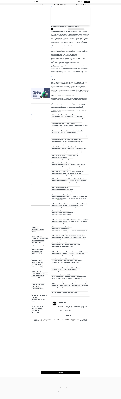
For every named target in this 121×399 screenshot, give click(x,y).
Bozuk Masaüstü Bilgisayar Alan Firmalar (58, 143)
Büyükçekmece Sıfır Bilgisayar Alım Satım (71, 242)
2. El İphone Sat (41, 242)
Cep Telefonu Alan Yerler (37, 256)
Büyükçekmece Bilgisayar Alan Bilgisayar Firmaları (60, 171)
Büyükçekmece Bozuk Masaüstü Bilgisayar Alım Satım (77, 198)
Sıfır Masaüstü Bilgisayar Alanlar (57, 290)
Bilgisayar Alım (80, 130)
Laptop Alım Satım (36, 273)
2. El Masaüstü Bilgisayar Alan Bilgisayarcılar (74, 121)
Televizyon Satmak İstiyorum (38, 312)
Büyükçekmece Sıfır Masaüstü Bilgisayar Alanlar (59, 253)
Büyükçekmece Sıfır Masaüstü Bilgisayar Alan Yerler (79, 251)
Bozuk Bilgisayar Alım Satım (74, 137)
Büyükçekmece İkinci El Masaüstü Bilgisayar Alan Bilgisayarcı (61, 214)
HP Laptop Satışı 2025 (37, 266)
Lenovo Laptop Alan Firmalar (38, 282)
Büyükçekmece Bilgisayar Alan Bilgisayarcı (77, 171)
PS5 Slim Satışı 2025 (36, 304)
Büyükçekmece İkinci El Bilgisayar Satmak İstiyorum (60, 210)
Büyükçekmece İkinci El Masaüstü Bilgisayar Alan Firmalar (61, 217)
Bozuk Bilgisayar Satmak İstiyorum (57, 139)
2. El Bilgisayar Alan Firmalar (69, 116)
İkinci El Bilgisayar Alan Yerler (68, 260)
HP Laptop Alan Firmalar (37, 262)
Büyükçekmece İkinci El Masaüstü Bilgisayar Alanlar (79, 219)
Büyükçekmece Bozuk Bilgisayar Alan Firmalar (59, 182)
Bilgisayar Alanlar (73, 130)
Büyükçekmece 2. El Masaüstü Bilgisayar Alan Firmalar (60, 164)
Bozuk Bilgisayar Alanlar (56, 137)
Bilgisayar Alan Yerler (37, 251)
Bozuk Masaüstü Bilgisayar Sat (71, 146)
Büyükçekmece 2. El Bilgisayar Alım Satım (58, 155)
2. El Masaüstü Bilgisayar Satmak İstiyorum (69, 127)
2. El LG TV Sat (35, 238)
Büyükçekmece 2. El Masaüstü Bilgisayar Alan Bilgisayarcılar (61, 162)
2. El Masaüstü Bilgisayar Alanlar (57, 125)
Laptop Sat (44, 273)
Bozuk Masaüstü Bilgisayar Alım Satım (58, 146)
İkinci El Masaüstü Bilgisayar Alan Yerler (73, 267)
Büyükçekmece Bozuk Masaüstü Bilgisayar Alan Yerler (60, 196)
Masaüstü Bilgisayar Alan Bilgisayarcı (58, 274)
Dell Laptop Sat (35, 258)
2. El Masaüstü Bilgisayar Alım (68, 125)
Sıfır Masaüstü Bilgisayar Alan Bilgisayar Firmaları (80, 285)
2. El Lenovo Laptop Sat (37, 236)
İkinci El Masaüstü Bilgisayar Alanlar (57, 269)
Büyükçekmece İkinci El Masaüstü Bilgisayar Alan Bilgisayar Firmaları (63, 212)
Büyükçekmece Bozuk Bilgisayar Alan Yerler (75, 182)
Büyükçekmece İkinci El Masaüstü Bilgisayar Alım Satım (78, 221)
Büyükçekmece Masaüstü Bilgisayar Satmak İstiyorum (75, 235)
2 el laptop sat (35, 227)
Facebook (69, 315)
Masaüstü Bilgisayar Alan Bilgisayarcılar (72, 274)
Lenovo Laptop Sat (36, 286)
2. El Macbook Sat (44, 238)
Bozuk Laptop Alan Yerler (37, 253)
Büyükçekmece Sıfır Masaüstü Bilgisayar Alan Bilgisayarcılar (61, 249)
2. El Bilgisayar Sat (82, 118)
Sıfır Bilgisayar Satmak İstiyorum (65, 285)
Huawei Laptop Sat (36, 269)
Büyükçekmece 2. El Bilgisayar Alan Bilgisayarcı (59, 150)
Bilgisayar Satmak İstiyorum (71, 132)
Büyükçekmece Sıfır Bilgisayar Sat (57, 244)
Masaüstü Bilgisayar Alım (56, 278)
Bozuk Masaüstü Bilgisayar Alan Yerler (73, 143)
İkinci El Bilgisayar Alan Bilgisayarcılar (71, 258)
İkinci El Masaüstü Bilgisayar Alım (70, 269)
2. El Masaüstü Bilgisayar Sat (56, 127)
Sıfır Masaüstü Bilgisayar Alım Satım (81, 290)
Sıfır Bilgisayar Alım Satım (83, 283)
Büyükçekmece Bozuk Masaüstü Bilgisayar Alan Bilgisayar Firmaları (62, 189)
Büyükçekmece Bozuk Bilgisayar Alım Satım (59, 185)
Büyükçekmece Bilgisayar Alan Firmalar (74, 173)
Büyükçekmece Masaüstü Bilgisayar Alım (58, 233)
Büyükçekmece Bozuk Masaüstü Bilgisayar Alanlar (79, 196)
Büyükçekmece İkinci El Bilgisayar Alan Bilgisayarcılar (78, 203)
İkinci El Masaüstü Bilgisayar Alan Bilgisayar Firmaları (73, 264)
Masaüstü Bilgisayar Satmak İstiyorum (58, 280)
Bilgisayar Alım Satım (55, 132)
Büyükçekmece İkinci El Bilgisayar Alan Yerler (76, 205)
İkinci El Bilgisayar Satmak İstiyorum (57, 264)
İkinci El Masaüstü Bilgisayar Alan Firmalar (58, 267)
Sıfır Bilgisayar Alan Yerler (56, 283)
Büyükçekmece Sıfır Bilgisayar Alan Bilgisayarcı (78, 237)
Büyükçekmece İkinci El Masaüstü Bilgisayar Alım (59, 221)
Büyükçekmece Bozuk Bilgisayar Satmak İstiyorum (60, 187)
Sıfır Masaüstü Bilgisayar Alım (69, 290)
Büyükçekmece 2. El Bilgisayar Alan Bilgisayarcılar (77, 150)
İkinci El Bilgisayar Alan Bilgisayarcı (57, 258)
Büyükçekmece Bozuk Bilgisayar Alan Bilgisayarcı (59, 180)
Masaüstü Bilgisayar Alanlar (81, 276)
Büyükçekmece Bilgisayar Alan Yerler (58, 175)
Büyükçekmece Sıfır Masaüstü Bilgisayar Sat (77, 255)
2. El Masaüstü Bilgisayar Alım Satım (81, 125)
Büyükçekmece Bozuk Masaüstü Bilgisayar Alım (59, 198)
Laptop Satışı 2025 (36, 277)
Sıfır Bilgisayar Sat (55, 285)
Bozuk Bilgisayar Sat (84, 137)
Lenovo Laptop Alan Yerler (38, 284)
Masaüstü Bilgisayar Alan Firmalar (57, 276)
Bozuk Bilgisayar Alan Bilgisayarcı (72, 134)
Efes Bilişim (84, 39)
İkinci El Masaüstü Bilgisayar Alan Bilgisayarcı (59, 265)
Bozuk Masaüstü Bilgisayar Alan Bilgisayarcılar (75, 141)
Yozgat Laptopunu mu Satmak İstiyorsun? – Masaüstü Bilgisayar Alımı (40, 337)
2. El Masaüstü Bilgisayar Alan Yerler (71, 123)
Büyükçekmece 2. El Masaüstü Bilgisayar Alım (76, 166)
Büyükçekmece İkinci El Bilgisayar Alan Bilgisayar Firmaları (61, 201)
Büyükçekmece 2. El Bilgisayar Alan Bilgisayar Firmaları (77, 148)
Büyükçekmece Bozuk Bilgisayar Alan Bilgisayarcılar (77, 180)
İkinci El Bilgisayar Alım (55, 262)
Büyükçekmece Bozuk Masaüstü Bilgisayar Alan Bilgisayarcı (61, 191)
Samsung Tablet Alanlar (37, 306)
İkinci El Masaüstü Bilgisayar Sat (71, 271)
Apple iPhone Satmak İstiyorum (39, 245)
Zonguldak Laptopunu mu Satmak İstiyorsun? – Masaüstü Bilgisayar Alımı (60, 337)
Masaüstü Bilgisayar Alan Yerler (70, 276)
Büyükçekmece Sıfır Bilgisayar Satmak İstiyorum (72, 244)
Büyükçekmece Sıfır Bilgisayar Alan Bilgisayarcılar (60, 239)
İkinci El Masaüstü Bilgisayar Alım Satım (58, 271)
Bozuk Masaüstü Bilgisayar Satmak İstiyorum (59, 148)
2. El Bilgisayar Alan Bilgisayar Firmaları (58, 114)
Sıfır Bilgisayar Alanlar (65, 283)
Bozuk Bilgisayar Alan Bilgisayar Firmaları (58, 134)
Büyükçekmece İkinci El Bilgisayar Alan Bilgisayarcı (60, 203)
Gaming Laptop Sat (36, 260)
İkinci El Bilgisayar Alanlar (79, 260)
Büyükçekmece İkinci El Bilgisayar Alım (73, 207)
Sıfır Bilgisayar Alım (74, 283)
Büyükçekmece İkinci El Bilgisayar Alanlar (58, 207)
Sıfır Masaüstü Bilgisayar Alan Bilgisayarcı (58, 287)
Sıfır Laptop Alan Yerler (37, 308)
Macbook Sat (35, 295)
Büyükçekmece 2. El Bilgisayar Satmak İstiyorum (59, 157)
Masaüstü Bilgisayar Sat (78, 278)
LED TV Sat (44, 280)
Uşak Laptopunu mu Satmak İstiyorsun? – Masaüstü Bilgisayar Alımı (79, 337)
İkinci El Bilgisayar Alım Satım (65, 262)
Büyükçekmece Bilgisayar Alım (83, 175)
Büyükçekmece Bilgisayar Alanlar (71, 175)
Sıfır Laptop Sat (35, 310)
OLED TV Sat (34, 297)
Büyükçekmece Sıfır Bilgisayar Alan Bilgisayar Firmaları (60, 237)
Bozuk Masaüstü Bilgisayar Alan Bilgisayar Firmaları (73, 139)
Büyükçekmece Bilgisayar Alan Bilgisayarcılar (59, 173)
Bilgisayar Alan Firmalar (37, 249)
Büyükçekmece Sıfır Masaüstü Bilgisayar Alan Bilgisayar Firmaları (62, 246)
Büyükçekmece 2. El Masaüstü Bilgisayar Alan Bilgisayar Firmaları (62, 159)
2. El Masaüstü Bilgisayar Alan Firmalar (58, 123)
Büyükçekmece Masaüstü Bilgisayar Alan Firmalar (79, 230)
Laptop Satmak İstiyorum (38, 275)
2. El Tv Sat (34, 242)
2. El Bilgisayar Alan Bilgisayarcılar (57, 116)
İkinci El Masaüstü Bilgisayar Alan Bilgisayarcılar (75, 265)
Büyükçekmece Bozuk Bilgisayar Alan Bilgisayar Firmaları (77, 178)
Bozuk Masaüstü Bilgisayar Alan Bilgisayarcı (59, 141)
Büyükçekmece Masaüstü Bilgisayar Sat (58, 235)
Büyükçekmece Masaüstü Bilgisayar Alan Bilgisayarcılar (61, 230)
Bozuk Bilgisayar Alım (64, 137)
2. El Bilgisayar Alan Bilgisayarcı (71, 114)
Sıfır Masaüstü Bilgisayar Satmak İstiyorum (70, 292)
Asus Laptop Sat (36, 247)
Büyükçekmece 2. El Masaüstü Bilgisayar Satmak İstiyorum (61, 169)
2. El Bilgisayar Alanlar (55, 118)
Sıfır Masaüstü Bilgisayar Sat (56, 292)
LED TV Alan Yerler (36, 280)
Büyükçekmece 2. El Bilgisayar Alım (71, 153)
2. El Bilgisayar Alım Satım (73, 118)
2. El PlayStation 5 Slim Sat (38, 240)
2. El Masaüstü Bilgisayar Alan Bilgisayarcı (58, 121)
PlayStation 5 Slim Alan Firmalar (39, 299)
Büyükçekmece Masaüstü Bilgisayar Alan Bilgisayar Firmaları (61, 226)
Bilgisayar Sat (63, 132)
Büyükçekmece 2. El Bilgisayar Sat (72, 155)
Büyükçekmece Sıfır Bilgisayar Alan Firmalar (77, 239)
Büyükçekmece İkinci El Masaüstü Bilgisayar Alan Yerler (60, 219)
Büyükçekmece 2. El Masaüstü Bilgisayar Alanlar (59, 166)
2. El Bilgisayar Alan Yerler (38, 229)
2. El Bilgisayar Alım (64, 118)
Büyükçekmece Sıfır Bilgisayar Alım (57, 242)
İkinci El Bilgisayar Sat (75, 262)
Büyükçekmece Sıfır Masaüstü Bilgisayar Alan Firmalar (60, 251)
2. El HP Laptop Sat (36, 231)
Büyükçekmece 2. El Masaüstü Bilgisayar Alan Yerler (79, 164)
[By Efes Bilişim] (33, 331)
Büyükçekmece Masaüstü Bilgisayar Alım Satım (74, 233)
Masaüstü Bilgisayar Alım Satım (67, 278)
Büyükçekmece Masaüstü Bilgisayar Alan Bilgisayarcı (60, 228)
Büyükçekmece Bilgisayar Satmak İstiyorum (59, 178)
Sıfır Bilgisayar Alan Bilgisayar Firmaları (72, 280)
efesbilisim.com (60, 304)
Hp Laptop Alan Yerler (37, 264)
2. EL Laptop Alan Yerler (37, 234)
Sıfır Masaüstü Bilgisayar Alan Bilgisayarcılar (74, 287)
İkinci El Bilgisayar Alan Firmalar (57, 260)
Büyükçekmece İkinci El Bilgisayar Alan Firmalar (59, 205)
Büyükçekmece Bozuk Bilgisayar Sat (73, 185)
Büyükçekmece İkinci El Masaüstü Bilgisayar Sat (59, 223)
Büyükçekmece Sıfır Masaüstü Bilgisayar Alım (76, 253)
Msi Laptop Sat (43, 295)
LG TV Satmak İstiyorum (37, 293)
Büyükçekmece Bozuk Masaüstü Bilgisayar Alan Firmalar (61, 194)
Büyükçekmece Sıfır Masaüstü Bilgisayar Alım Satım (60, 255)
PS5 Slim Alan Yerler (36, 302)
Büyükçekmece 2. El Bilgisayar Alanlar (58, 153)
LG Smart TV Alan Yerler (37, 288)
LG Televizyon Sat (36, 291)
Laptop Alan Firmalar (37, 271)
